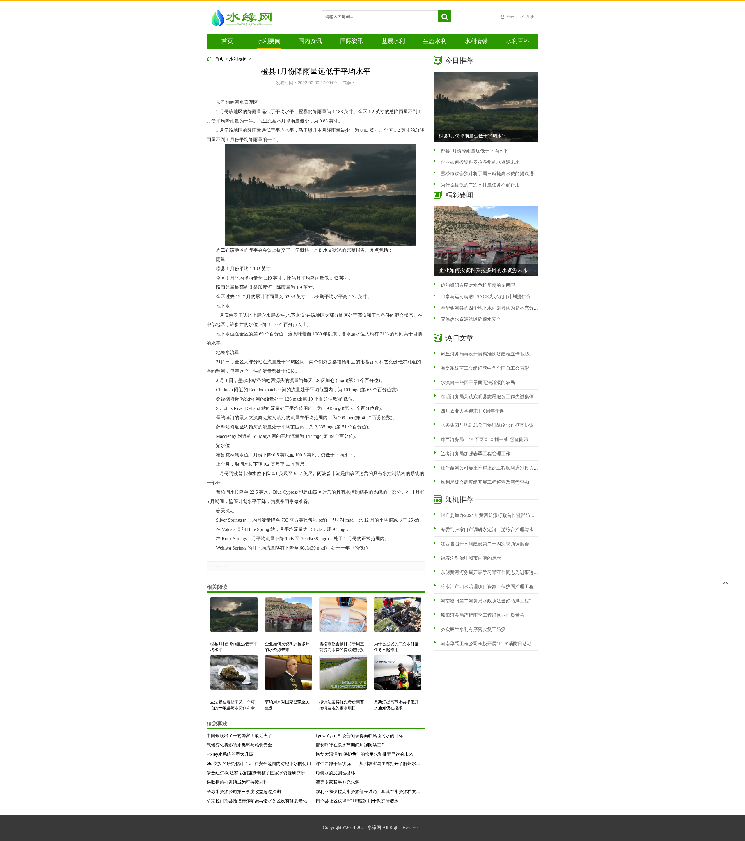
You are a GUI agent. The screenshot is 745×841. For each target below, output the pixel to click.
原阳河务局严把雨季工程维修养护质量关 (482, 614)
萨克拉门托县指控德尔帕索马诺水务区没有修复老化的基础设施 (259, 800)
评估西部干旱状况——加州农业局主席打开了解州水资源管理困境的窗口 (368, 763)
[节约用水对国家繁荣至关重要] (289, 675)
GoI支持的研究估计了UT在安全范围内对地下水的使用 (259, 763)
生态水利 (434, 41)
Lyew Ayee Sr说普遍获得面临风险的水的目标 (359, 735)
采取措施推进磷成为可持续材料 (237, 782)
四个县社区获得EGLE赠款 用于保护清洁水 (357, 800)
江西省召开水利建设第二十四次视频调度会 (485, 543)
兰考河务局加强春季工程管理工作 (475, 453)
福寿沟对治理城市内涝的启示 (471, 557)
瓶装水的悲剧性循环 (335, 772)
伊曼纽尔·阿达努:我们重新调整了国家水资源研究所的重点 (259, 772)
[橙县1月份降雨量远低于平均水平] (234, 617)
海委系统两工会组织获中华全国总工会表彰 (485, 368)
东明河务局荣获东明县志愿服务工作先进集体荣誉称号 (496, 396)
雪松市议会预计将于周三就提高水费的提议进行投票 (494, 173)
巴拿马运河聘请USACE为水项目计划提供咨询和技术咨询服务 (504, 296)
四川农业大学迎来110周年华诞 (472, 410)
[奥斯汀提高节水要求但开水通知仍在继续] (398, 675)
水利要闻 (269, 41)
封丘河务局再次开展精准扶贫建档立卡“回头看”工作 (493, 353)
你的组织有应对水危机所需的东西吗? (479, 285)
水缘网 (374, 827)
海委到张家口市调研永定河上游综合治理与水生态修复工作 (501, 529)
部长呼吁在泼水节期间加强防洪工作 (351, 745)
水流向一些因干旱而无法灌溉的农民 (478, 382)
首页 (227, 41)
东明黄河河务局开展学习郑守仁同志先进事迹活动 (492, 572)
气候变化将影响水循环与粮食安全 (239, 745)
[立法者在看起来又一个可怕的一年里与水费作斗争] (234, 675)
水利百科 (517, 41)
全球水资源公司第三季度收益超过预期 (244, 791)
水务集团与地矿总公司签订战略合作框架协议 (487, 425)
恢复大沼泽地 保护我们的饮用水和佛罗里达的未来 (364, 754)
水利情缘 (476, 41)
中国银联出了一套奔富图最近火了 (239, 735)
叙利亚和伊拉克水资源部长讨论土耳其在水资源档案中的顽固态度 (368, 791)
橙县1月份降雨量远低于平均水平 (474, 150)
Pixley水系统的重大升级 (230, 754)
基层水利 (393, 41)
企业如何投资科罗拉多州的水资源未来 (480, 162)
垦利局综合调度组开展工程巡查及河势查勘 (485, 482)
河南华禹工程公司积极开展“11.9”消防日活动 (486, 643)
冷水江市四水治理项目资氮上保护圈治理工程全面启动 (496, 586)
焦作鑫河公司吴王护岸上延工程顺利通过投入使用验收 (496, 467)
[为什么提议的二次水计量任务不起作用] (398, 617)
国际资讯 (351, 41)
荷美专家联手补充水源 (337, 782)
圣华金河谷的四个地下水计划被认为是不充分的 (489, 307)
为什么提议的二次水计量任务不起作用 (480, 184)
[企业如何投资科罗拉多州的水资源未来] (289, 617)
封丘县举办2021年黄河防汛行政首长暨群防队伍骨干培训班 (502, 515)
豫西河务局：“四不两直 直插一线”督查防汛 (484, 439)
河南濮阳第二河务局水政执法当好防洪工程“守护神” (493, 600)
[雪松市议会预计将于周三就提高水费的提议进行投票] (343, 617)
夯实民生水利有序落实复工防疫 (473, 629)
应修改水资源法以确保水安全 (471, 319)
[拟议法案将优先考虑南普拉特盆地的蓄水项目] (343, 675)
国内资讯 (310, 41)
